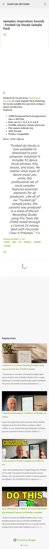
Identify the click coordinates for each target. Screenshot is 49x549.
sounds (37, 242)
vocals (7, 246)
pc (20, 242)
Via (37, 233)
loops (7, 242)
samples (27, 242)
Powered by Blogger (26, 540)
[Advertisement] (24, 65)
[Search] (45, 4)
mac (14, 242)
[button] (4, 34)
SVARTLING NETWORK (18, 4)
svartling (25, 545)
